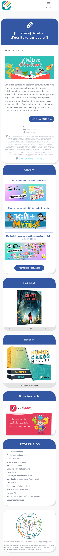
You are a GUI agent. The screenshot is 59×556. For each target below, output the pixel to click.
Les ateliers (11, 472)
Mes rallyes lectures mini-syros (19, 476)
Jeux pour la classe (14, 465)
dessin (51, 143)
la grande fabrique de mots (28, 149)
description (9, 143)
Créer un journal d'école (16, 462)
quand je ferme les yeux (43, 152)
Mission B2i (11, 482)
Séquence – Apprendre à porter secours (23, 496)
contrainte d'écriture (17, 141)
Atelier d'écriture (13, 458)
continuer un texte (32, 140)
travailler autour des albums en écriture (33, 154)
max (48, 151)
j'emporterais (31, 148)
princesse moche (26, 152)
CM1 (44, 138)
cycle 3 (47, 141)
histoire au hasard (23, 146)
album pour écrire (46, 136)
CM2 (48, 138)
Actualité (29, 169)
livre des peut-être (12, 151)
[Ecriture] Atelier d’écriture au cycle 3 (30, 35)
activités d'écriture (30, 136)
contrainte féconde (35, 141)
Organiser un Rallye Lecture (18, 486)
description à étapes (23, 143)
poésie (16, 152)
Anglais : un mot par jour (17, 455)
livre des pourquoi (28, 151)
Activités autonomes (15, 451)
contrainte (45, 140)
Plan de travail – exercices (17, 489)
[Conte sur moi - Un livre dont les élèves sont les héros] (29, 307)
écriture (10, 144)
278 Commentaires (31, 158)
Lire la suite (42, 119)
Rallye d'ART (12, 493)
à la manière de (15, 136)
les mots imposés (46, 149)
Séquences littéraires (15, 500)
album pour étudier (15, 138)
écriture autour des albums (26, 144)
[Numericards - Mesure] (29, 364)
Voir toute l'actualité (29, 268)
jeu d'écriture (43, 148)
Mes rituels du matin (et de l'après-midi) (23, 479)
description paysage (40, 143)
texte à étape (11, 154)
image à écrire (37, 146)
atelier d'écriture (32, 138)
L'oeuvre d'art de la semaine (18, 469)
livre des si (41, 151)
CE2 (41, 138)
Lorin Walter (31, 133)
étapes (40, 144)
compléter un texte (16, 140)
